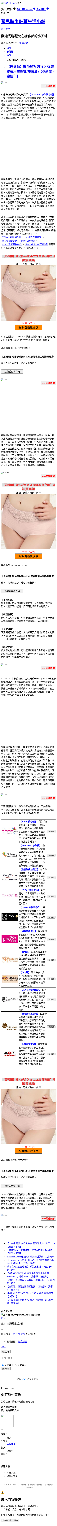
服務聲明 (29, 1487)
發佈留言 (5, 1369)
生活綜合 (23, 43)
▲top (3, 1346)
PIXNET (13, 1485)
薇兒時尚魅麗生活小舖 (23, 21)
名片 (9, 55)
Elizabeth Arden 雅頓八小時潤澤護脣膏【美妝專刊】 (32, 1257)
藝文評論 (22, 1341)
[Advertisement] (28, 150)
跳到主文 (5, 29)
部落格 (10, 51)
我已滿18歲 (6, 1521)
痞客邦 (16, 1334)
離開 (16, 1521)
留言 (22, 1334)
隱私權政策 (49, 1485)
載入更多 (5, 1352)
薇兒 (3, 1318)
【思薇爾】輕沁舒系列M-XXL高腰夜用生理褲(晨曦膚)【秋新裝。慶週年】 (31, 71)
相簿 (9, 48)
